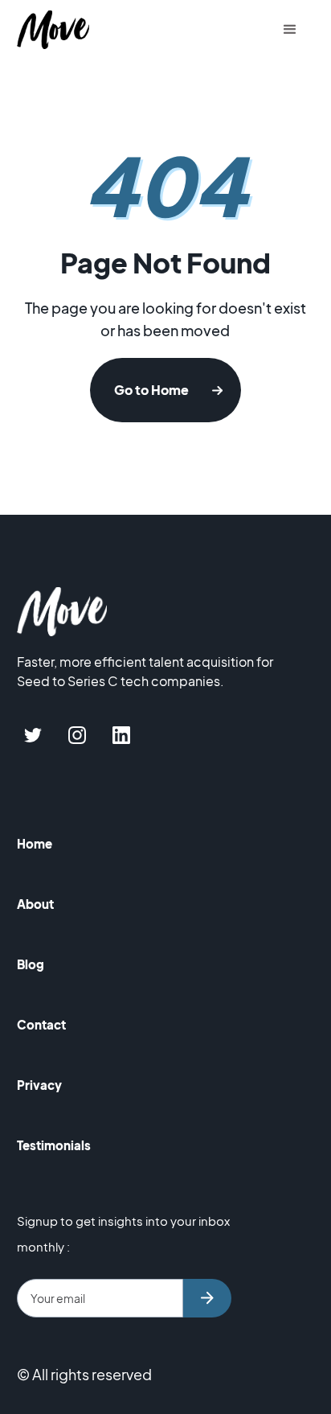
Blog (30, 964)
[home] (57, 30)
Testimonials (54, 1145)
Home (34, 843)
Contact (41, 1024)
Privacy (39, 1084)
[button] (290, 30)
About (35, 903)
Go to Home (151, 389)
